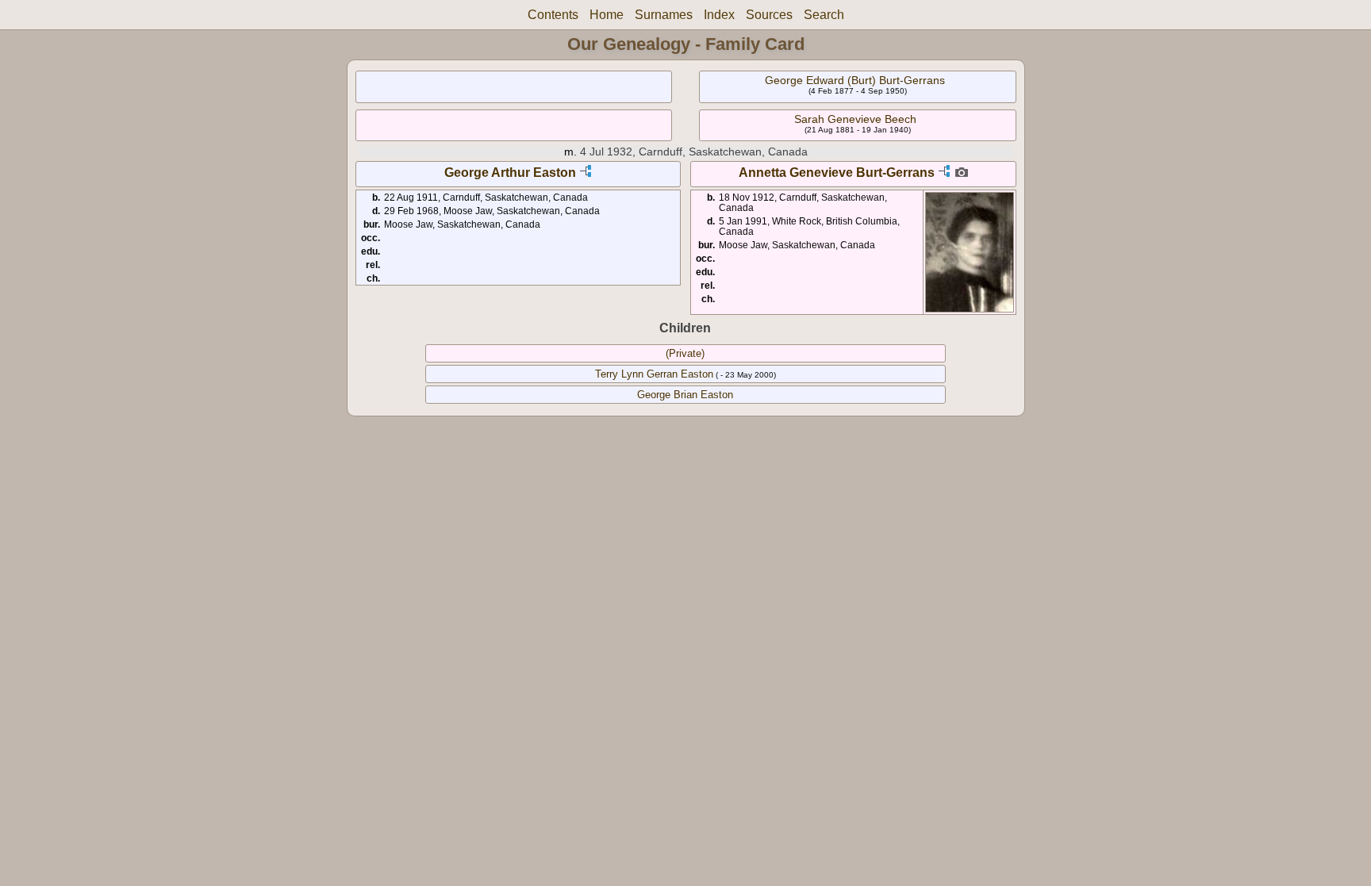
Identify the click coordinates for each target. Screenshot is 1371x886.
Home (606, 14)
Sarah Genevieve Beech (855, 119)
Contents (553, 14)
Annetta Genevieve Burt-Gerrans (837, 172)
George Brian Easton (685, 395)
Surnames (664, 14)
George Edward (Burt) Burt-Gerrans (855, 80)
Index (719, 14)
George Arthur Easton (510, 172)
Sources (769, 14)
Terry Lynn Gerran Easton (654, 374)
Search (824, 14)
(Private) (685, 353)
